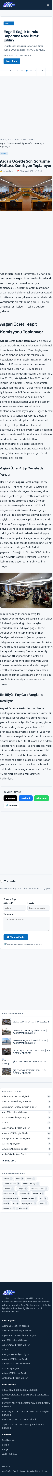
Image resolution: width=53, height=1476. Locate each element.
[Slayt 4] (31, 71)
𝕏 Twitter (10, 798)
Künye (5, 1449)
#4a (43, 1198)
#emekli (24, 1193)
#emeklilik (38, 1193)
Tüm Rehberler (19, 1471)
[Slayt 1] (18, 71)
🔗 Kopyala (11, 805)
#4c (15, 1203)
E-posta (30, 903)
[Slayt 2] (22, 71)
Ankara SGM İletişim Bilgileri (15, 1359)
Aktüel (5, 1349)
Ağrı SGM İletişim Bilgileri (14, 1340)
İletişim (5, 1444)
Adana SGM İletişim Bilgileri (15, 1325)
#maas (8, 1178)
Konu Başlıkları (19, 139)
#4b (6, 1203)
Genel (30, 139)
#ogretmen (9, 1208)
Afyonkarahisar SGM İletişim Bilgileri (19, 1335)
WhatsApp (41, 798)
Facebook (25, 798)
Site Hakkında (8, 1440)
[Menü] (48, 5)
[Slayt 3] (27, 71)
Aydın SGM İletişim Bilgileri (15, 1377)
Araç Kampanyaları (11, 1368)
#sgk (19, 1178)
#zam (30, 1178)
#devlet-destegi (30, 1183)
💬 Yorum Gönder (16, 937)
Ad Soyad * (8, 903)
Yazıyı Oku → (12, 61)
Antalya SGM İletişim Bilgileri (16, 1363)
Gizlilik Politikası (9, 1454)
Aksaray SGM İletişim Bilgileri (16, 1344)
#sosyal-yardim (11, 1198)
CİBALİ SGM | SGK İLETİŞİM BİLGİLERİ (20, 1390)
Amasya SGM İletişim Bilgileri (16, 1354)
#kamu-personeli (38, 1188)
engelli (9, 23)
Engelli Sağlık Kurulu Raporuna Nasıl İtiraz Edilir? (21, 36)
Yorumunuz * (10, 914)
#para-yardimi (28, 1203)
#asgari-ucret (10, 1193)
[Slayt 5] (36, 71)
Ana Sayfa (4, 139)
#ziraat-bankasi (29, 1198)
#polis (43, 1203)
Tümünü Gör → (9, 1160)
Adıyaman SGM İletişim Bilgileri (17, 1330)
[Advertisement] (26, 107)
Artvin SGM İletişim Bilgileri (15, 1373)
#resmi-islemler (11, 1183)
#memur (8, 1188)
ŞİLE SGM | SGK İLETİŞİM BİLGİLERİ (19, 1419)
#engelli (22, 1188)
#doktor (23, 1208)
